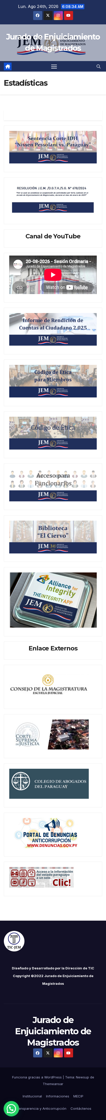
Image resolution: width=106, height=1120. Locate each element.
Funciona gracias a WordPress (37, 1077)
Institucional (32, 1096)
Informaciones (57, 1096)
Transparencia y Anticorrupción (40, 1108)
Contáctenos (80, 1108)
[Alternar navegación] (54, 66)
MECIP (78, 1096)
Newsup (82, 1077)
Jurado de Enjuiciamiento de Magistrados (53, 1031)
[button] (98, 66)
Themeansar (53, 1084)
